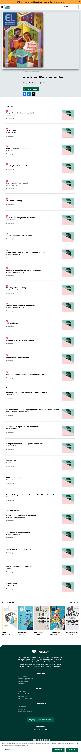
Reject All (72, 750)
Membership (22, 691)
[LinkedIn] (41, 740)
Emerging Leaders (24, 694)
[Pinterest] (48, 740)
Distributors (22, 709)
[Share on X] (33, 94)
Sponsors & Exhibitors (25, 712)
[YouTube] (45, 740)
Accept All (58, 750)
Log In (75, 7)
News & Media (23, 681)
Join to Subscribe (30, 89)
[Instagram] (38, 740)
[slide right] (78, 618)
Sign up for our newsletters (40, 720)
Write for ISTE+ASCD (25, 699)
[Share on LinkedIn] (29, 94)
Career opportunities (25, 679)
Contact (21, 684)
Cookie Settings (7, 749)
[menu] (2, 7)
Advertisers (22, 707)
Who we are (22, 676)
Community (22, 696)
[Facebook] (31, 740)
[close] (79, 2)
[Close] (78, 744)
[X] (34, 740)
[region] (40, 747)
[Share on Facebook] (24, 94)
